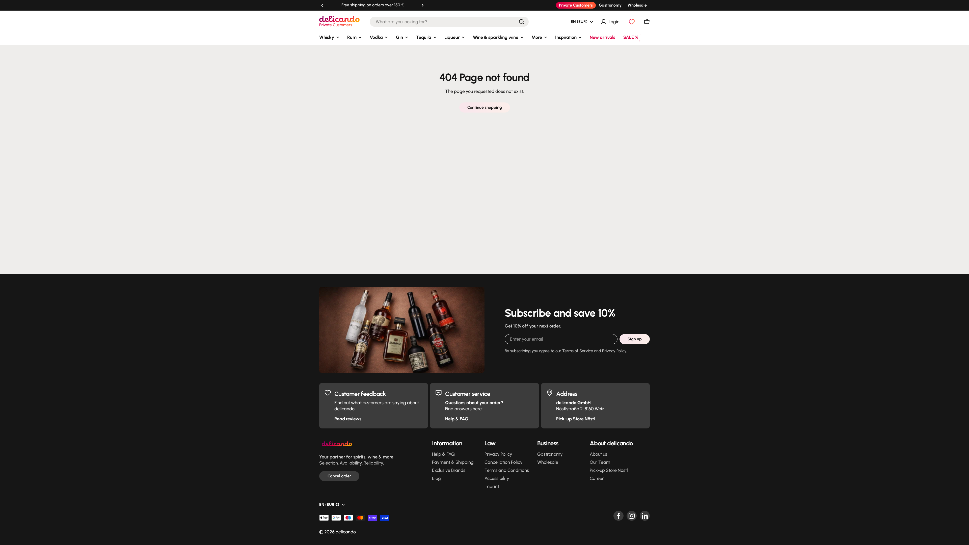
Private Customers (576, 5)
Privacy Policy (614, 350)
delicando (346, 532)
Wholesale (637, 5)
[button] (322, 5)
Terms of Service (577, 350)
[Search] (522, 22)
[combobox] (449, 22)
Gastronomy (610, 5)
